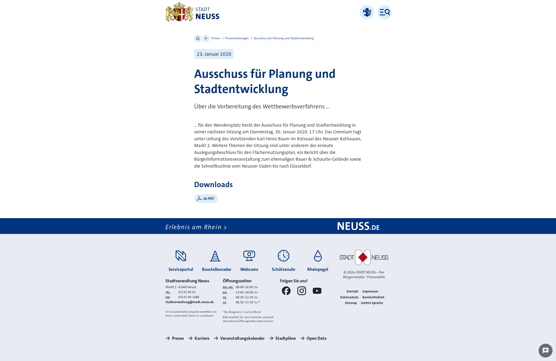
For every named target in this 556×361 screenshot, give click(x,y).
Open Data (316, 338)
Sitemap (351, 303)
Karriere (202, 338)
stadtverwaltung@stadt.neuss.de (189, 302)
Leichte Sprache (372, 303)
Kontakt (352, 291)
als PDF (208, 198)
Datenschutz (349, 297)
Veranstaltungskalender (242, 338)
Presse (216, 38)
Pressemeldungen (237, 38)
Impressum (370, 291)
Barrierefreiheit (373, 297)
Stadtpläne (285, 338)
